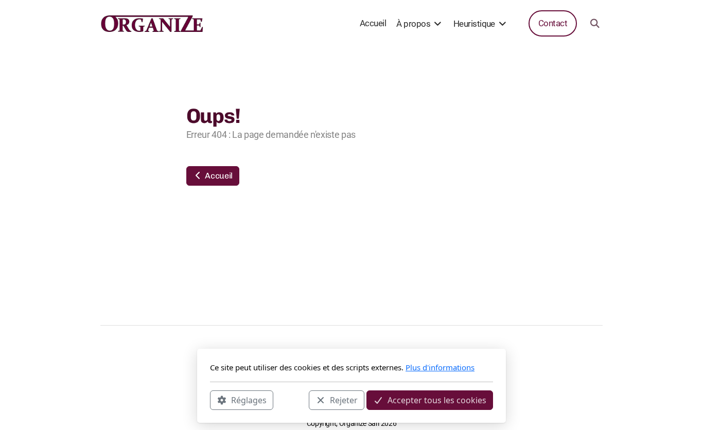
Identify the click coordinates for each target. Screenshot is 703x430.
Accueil (218, 176)
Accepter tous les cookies (437, 399)
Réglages (249, 399)
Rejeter (344, 399)
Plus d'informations (440, 367)
